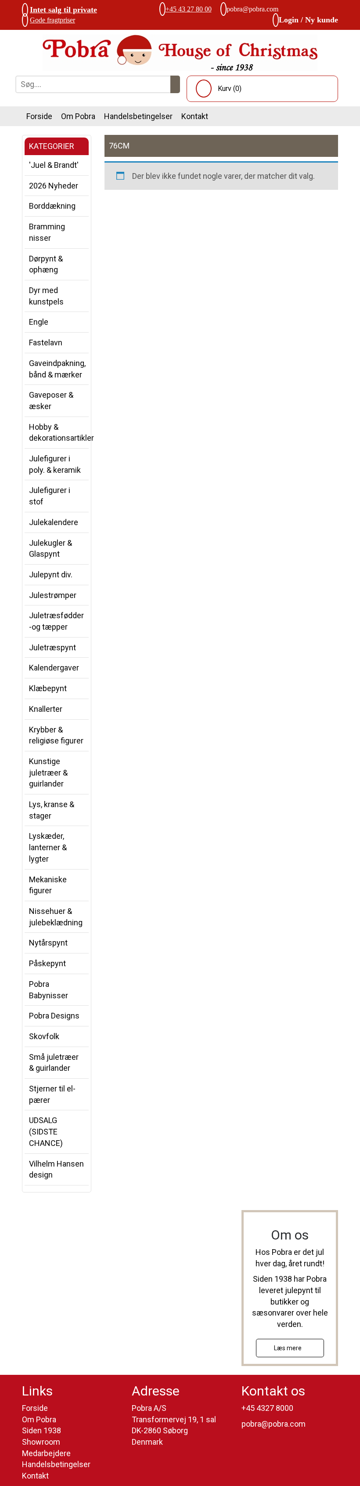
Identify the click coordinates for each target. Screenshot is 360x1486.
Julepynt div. (50, 574)
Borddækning (52, 205)
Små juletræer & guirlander (54, 1062)
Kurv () (229, 88)
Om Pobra (78, 116)
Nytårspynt (48, 942)
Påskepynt (47, 963)
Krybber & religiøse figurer (56, 735)
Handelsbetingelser (138, 116)
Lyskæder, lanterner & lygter (48, 847)
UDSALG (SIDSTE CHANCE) (46, 1131)
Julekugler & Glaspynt (50, 548)
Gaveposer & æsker (51, 400)
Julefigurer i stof (49, 496)
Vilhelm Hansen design (56, 1169)
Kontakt (194, 116)
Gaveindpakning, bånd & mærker (57, 369)
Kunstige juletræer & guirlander (48, 772)
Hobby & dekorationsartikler (59, 432)
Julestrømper (52, 595)
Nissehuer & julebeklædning (56, 916)
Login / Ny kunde (308, 19)
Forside (39, 116)
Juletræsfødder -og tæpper (56, 621)
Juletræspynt (52, 647)
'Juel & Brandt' (54, 165)
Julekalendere (53, 522)
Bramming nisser (47, 232)
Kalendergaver (54, 667)
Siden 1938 (41, 1430)
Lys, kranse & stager (51, 810)
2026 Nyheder (53, 185)
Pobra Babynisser (48, 989)
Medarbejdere (46, 1453)
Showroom (41, 1441)
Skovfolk (44, 1036)
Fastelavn (45, 342)
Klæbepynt (48, 688)
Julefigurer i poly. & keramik (55, 464)
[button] (175, 84)
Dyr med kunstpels (46, 296)
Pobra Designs (54, 1015)
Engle (38, 321)
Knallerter (45, 709)
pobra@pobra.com (252, 9)
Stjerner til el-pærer (52, 1094)
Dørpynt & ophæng (46, 264)
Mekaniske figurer (48, 885)
